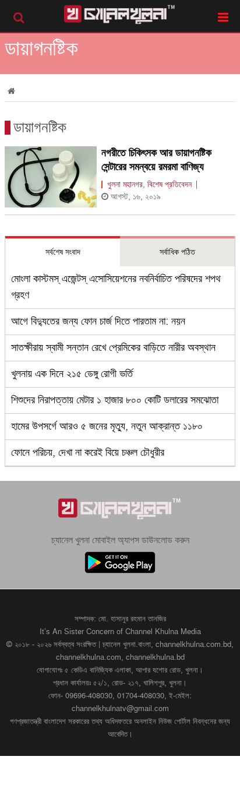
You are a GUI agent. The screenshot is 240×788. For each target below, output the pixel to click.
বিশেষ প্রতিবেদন (169, 184)
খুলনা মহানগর (125, 184)
